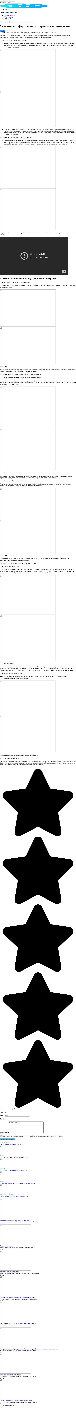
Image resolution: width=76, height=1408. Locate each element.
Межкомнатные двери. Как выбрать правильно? (15, 1220)
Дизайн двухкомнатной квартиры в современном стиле (17, 1297)
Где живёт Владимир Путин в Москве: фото (14, 1157)
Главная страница (9, 15)
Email (2, 1115)
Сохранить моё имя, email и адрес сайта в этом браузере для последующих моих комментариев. (32, 1136)
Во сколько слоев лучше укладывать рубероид (14, 1196)
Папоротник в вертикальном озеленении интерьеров (17, 1400)
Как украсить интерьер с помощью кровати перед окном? (18, 1323)
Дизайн (2, 31)
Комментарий (4, 1132)
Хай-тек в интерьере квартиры (9, 1271)
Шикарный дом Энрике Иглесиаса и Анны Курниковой (17, 1183)
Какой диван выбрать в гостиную (10, 1374)
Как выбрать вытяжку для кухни (10, 1144)
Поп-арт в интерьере (6, 1246)
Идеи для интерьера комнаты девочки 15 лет (14, 1170)
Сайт (1, 1119)
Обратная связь (8, 17)
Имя (2, 1112)
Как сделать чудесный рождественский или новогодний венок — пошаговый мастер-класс (29, 1349)
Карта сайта (7, 18)
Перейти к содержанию (7, 1)
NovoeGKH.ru (4, 9)
